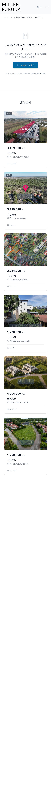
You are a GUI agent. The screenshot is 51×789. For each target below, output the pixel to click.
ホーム (6, 17)
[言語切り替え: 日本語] (39, 7)
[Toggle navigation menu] (46, 6)
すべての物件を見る (25, 65)
